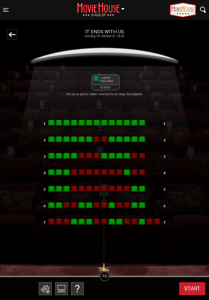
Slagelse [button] (103, 7)
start (192, 289)
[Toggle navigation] (203, 10)
